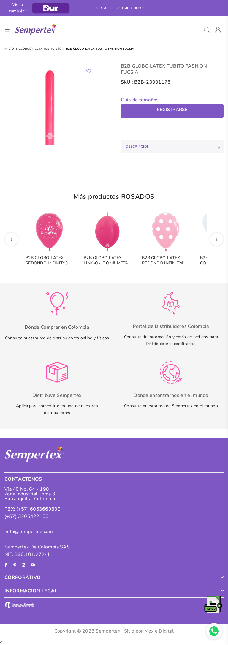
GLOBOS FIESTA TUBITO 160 (40, 49)
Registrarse (172, 110)
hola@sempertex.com (28, 531)
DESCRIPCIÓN (138, 146)
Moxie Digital (159, 631)
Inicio (9, 49)
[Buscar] (206, 29)
